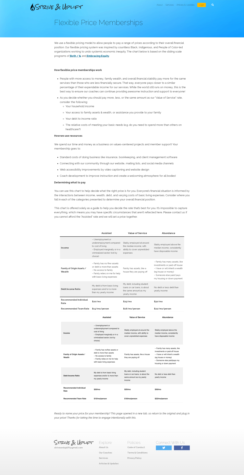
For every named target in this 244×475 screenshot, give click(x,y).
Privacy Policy (134, 458)
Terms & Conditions (137, 452)
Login (201, 5)
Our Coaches (105, 452)
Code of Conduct (136, 447)
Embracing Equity (97, 55)
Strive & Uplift (73, 442)
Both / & (75, 55)
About (160, 5)
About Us (103, 447)
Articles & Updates (185, 5)
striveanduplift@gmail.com (68, 447)
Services (169, 5)
